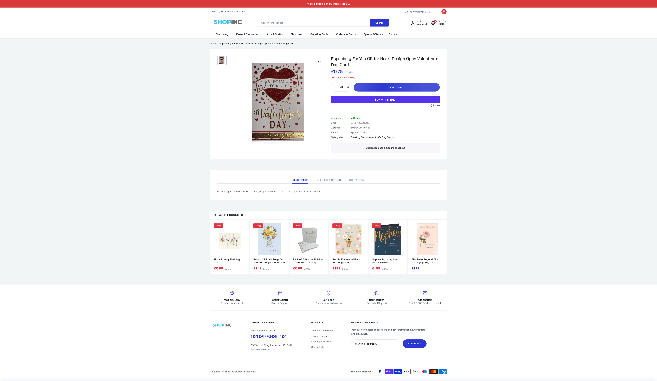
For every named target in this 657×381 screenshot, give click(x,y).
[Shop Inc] (227, 22)
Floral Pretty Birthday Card (227, 261)
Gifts (392, 34)
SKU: (333, 122)
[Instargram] (444, 11)
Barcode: (336, 127)
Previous (210, 247)
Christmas (297, 34)
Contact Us (357, 180)
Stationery (222, 34)
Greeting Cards (319, 34)
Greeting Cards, (360, 137)
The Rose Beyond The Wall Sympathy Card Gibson (424, 261)
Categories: (337, 137)
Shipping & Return (329, 180)
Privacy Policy (319, 336)
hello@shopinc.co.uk (262, 349)
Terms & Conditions (322, 330)
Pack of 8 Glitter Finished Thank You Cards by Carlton (308, 261)
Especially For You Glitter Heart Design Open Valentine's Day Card (384, 61)
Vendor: (335, 132)
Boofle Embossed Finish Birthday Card (346, 261)
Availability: (337, 118)
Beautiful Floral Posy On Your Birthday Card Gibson (269, 261)
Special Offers (373, 34)
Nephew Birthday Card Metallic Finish (385, 261)
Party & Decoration (248, 34)
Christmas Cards (346, 34)
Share (436, 105)
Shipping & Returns (321, 341)
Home (213, 43)
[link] (647, 356)
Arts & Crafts (275, 34)
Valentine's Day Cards (381, 137)
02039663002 (268, 336)
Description (300, 180)
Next (446, 247)
